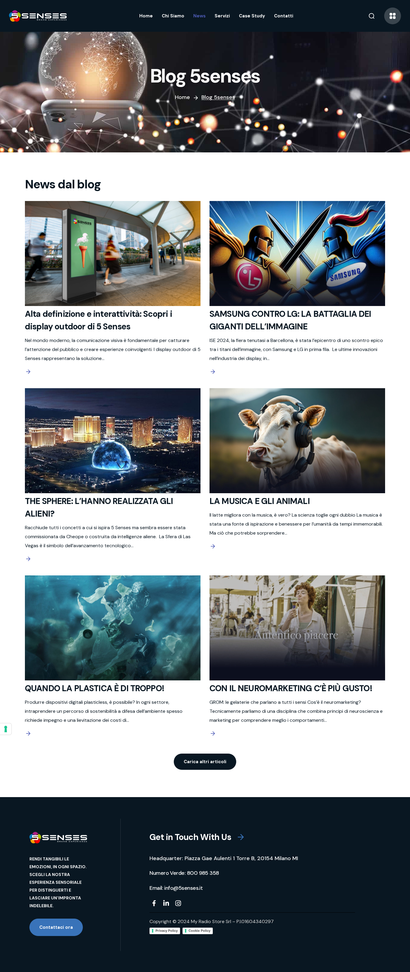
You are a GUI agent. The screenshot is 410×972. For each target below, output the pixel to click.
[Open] (392, 16)
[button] (372, 16)
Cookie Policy (199, 930)
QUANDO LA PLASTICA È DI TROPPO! (94, 688)
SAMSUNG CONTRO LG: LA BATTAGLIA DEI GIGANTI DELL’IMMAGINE (290, 320)
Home (182, 97)
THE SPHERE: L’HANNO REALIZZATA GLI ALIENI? (99, 507)
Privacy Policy (166, 930)
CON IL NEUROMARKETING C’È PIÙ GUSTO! (291, 688)
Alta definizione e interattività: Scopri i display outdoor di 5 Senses (98, 320)
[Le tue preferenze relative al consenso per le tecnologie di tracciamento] (5, 729)
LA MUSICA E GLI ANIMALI (260, 501)
